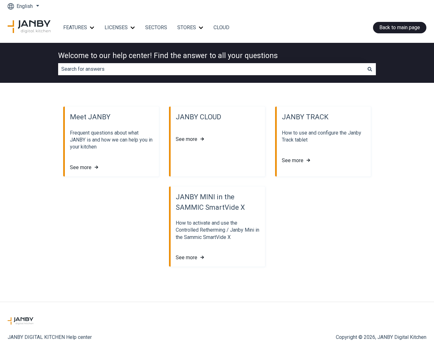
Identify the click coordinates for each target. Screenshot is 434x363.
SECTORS (156, 27)
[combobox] (211, 69)
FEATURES (75, 27)
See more (81, 167)
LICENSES (116, 27)
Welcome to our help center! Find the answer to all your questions (168, 55)
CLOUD (221, 27)
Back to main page (399, 27)
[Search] (370, 69)
